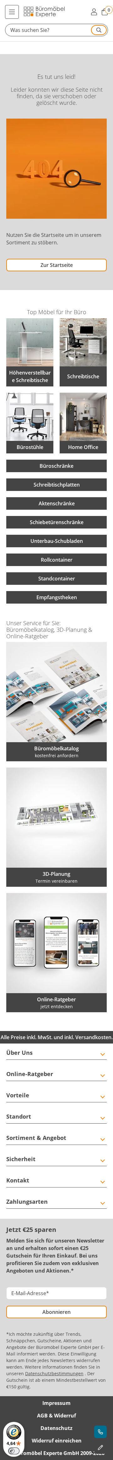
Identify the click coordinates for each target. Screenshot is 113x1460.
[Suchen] (99, 30)
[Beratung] (100, 1432)
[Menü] (12, 12)
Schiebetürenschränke (56, 522)
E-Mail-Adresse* (30, 1293)
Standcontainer (56, 578)
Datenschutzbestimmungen (54, 1373)
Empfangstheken (56, 597)
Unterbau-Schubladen (56, 541)
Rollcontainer (57, 559)
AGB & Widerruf (56, 1415)
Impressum (56, 1403)
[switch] (13, 1450)
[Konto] (93, 11)
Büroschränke (56, 465)
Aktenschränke (57, 503)
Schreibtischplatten (57, 484)
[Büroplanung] (100, 1447)
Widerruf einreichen (57, 1440)
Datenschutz (56, 1428)
